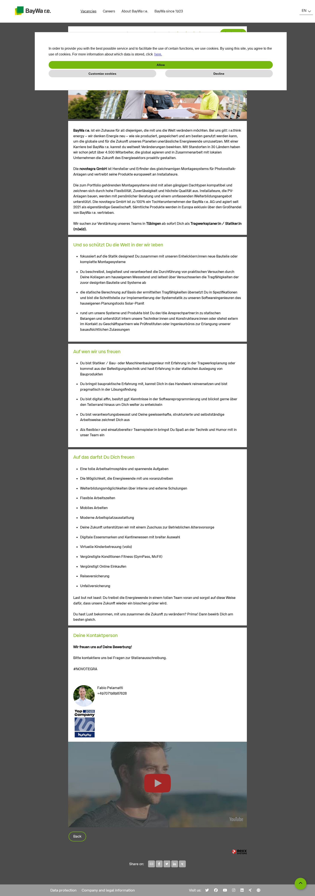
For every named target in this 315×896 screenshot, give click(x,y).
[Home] (258, 890)
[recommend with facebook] (160, 865)
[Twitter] (207, 890)
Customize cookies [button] (102, 73)
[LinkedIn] (242, 890)
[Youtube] (225, 890)
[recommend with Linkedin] (175, 865)
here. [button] (158, 54)
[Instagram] (233, 890)
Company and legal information (108, 890)
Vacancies (88, 11)
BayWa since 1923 (168, 11)
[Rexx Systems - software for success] (239, 852)
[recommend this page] (152, 865)
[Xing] (250, 890)
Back (77, 836)
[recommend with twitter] (167, 865)
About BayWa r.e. (135, 11)
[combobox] (306, 10)
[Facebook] (216, 890)
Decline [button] (218, 73)
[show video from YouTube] (157, 784)
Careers (109, 11)
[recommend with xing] (182, 865)
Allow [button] (161, 65)
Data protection (63, 890)
